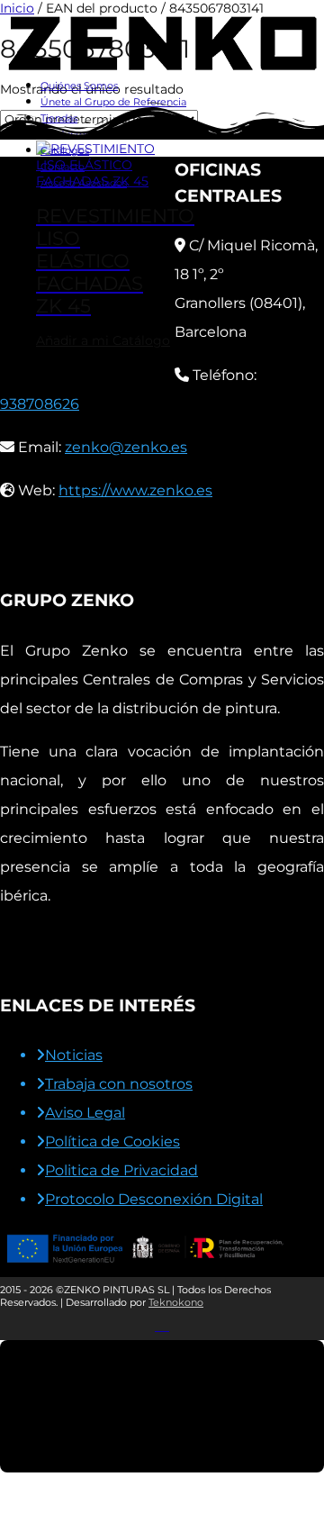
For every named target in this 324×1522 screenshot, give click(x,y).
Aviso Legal (85, 1112)
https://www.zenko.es (135, 490)
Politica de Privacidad (121, 1170)
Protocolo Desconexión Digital (154, 1199)
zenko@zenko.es (126, 447)
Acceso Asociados (83, 183)
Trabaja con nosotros (119, 1083)
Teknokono (175, 1302)
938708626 (39, 403)
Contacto (62, 166)
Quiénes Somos (79, 85)
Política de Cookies (112, 1141)
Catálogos (64, 150)
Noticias (74, 1055)
